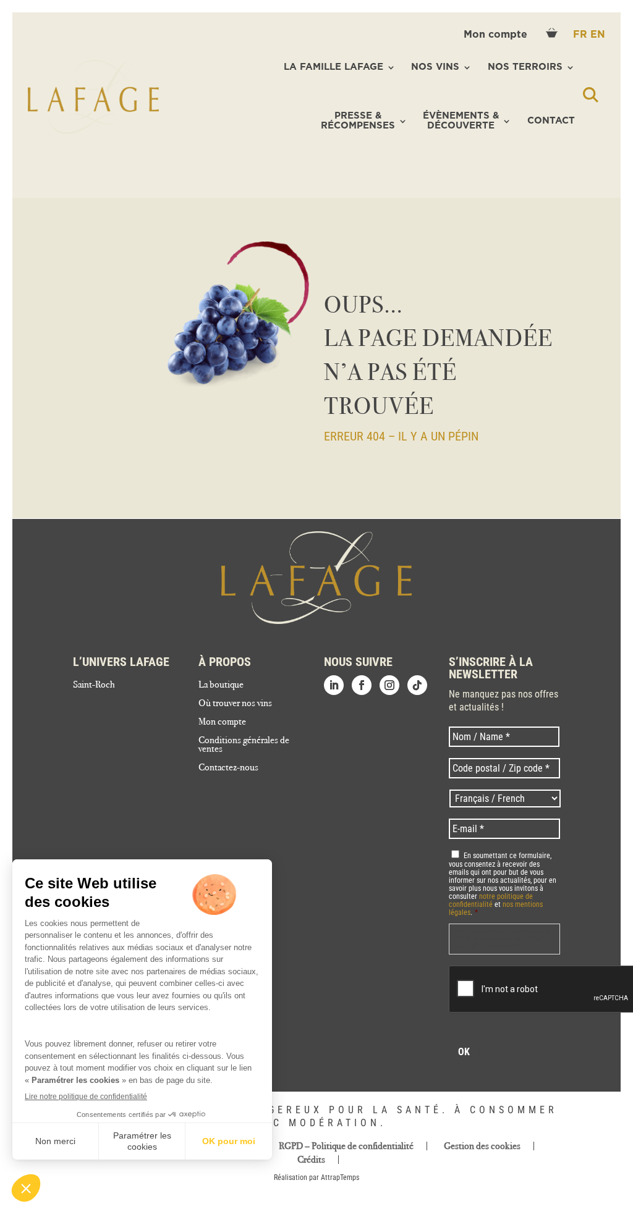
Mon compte (497, 35)
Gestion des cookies (482, 1146)
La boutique (221, 685)
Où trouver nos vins (235, 704)
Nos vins (435, 67)
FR (581, 35)
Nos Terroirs (525, 67)
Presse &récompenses (358, 121)
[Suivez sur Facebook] (362, 685)
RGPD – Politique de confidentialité (346, 1146)
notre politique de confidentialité (491, 900)
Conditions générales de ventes (243, 745)
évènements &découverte (461, 121)
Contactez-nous (228, 768)
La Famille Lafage (333, 67)
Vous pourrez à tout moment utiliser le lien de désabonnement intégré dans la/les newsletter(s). (502, 938)
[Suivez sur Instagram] (389, 685)
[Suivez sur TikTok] (417, 685)
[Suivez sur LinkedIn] (334, 685)
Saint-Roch (94, 685)
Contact (551, 120)
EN (597, 35)
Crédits (311, 1159)
